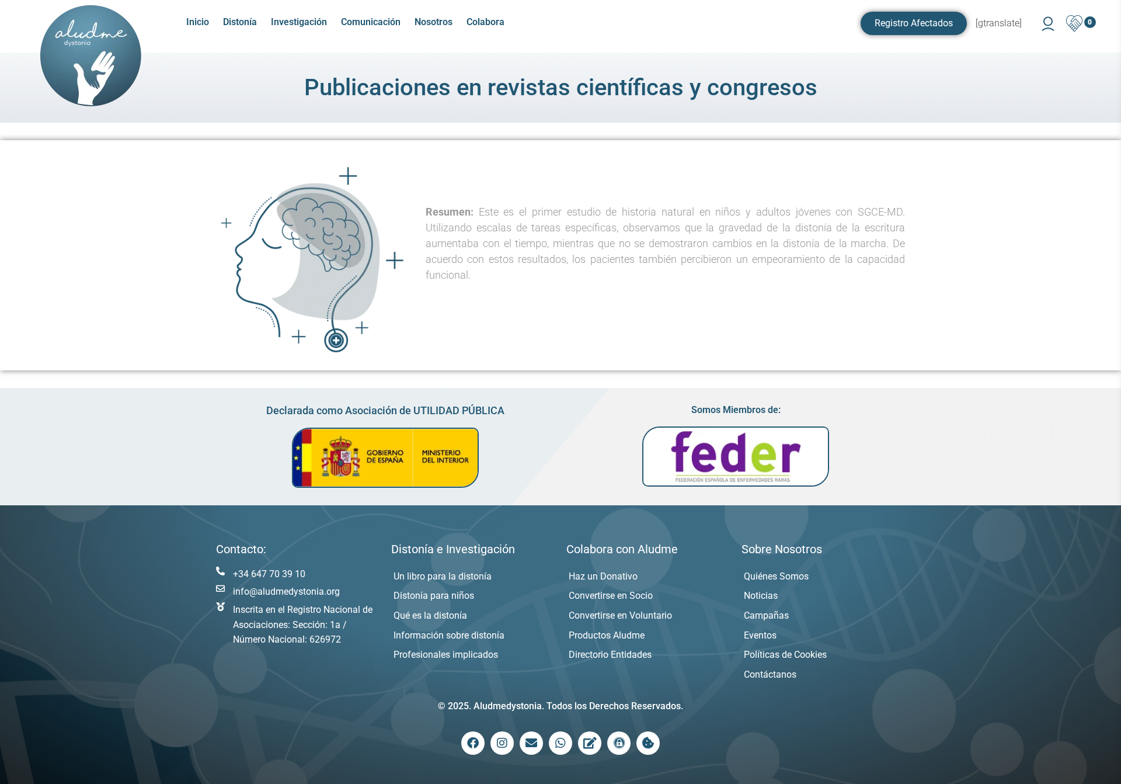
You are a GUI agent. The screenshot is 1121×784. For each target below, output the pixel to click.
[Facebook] (473, 743)
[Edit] (589, 743)
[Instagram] (502, 743)
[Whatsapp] (560, 743)
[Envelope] (531, 743)
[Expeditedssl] (619, 743)
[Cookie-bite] (648, 743)
